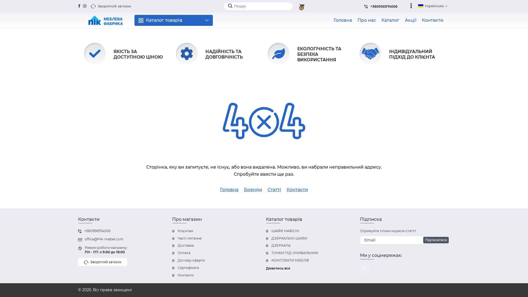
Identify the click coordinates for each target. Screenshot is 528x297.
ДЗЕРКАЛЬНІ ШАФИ (289, 238)
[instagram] (364, 269)
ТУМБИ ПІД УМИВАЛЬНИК (294, 253)
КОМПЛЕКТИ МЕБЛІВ (290, 260)
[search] (230, 6)
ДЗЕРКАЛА (281, 245)
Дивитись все (278, 268)
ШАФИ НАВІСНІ (285, 231)
